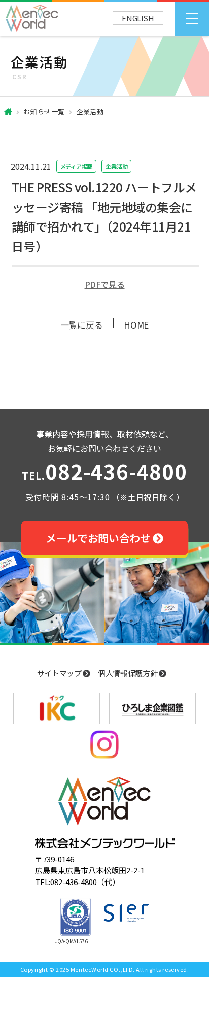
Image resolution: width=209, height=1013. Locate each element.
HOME (136, 324)
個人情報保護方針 (128, 673)
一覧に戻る (81, 324)
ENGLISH (138, 18)
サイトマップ (60, 673)
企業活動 (90, 111)
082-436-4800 (104, 473)
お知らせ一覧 (44, 111)
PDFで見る (105, 284)
